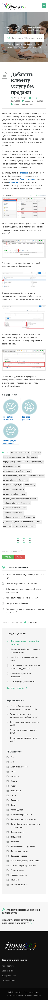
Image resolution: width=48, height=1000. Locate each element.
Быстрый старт (9, 975)
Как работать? (8, 966)
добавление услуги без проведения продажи (22, 522)
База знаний (7, 970)
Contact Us (32, 622)
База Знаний (18, 27)
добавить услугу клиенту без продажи (19, 517)
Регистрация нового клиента (29, 47)
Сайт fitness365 (14, 992)
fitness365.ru (18, 995)
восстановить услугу (11, 466)
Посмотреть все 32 (16, 688)
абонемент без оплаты (20, 452)
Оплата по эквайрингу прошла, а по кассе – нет (25, 576)
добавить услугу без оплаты (15, 508)
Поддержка (16, 837)
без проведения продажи (14, 457)
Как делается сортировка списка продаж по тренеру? (25, 610)
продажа (7, 526)
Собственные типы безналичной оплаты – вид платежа (25, 590)
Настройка (28, 44)
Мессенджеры (17, 809)
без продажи (32, 457)
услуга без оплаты (27, 526)
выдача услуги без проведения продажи (20, 499)
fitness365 (23, 173)
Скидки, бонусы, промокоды (23, 865)
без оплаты (36, 452)
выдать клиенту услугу (12, 485)
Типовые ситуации (19, 875)
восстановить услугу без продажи (17, 471)
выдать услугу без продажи (14, 494)
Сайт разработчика (31, 992)
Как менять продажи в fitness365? (22, 597)
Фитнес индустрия (19, 884)
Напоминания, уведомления (23, 819)
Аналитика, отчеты (19, 766)
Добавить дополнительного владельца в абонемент (18, 921)
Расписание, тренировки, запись (25, 860)
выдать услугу (29, 485)
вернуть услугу (9, 462)
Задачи (14, 786)
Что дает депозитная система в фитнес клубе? (21, 911)
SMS (12, 762)
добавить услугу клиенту (13, 512)
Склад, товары (17, 870)
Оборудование (17, 832)
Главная (7, 27)
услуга (15, 526)
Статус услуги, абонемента (18, 603)
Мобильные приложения (21, 814)
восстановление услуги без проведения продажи (23, 475)
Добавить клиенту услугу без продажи (25, 643)
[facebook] (24, 540)
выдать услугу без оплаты (14, 489)
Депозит (15, 781)
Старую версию (27, 179)
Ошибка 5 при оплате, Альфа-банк (21, 583)
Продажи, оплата (34, 27)
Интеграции (16, 790)
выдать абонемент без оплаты (15, 480)
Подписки (15, 841)
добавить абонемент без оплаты (16, 503)
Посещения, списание (20, 851)
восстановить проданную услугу (30, 462)
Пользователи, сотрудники (23, 846)
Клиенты (15, 800)
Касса (13, 795)
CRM (12, 757)
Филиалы (15, 879)
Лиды (13, 805)
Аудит (13, 771)
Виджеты (15, 776)
